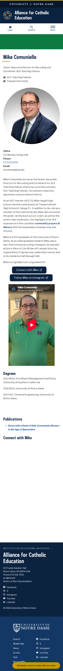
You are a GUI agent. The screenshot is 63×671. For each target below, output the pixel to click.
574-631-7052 (17, 574)
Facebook (11, 587)
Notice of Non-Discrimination (17, 581)
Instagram (11, 594)
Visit (15, 657)
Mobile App (18, 643)
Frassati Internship (17, 81)
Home (10, 30)
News (16, 648)
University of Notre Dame (31, 4)
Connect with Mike (27, 269)
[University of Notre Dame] (31, 628)
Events (16, 652)
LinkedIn (10, 602)
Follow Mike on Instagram (29, 277)
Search (31, 30)
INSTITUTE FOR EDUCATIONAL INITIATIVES (26, 548)
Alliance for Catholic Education (32, 15)
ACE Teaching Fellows (19, 77)
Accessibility (19, 661)
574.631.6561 (10, 162)
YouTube (10, 598)
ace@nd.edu (9, 578)
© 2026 (7, 608)
